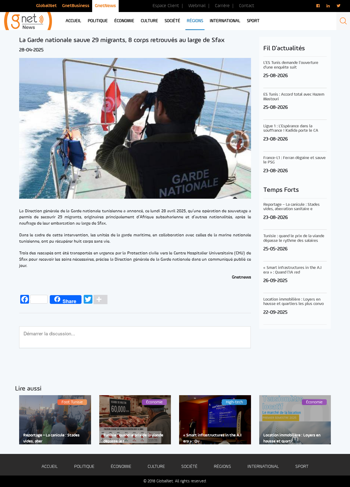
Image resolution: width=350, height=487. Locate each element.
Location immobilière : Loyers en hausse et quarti (291, 438)
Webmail (197, 6)
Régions (195, 21)
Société (172, 21)
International (225, 21)
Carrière (222, 6)
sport (253, 21)
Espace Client (166, 6)
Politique (98, 21)
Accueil (73, 21)
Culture (149, 21)
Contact (246, 6)
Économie (124, 21)
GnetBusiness (75, 6)
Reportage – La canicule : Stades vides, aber (51, 438)
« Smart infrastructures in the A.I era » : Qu (212, 438)
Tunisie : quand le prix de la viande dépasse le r (133, 438)
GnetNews (105, 6)
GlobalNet (46, 6)
